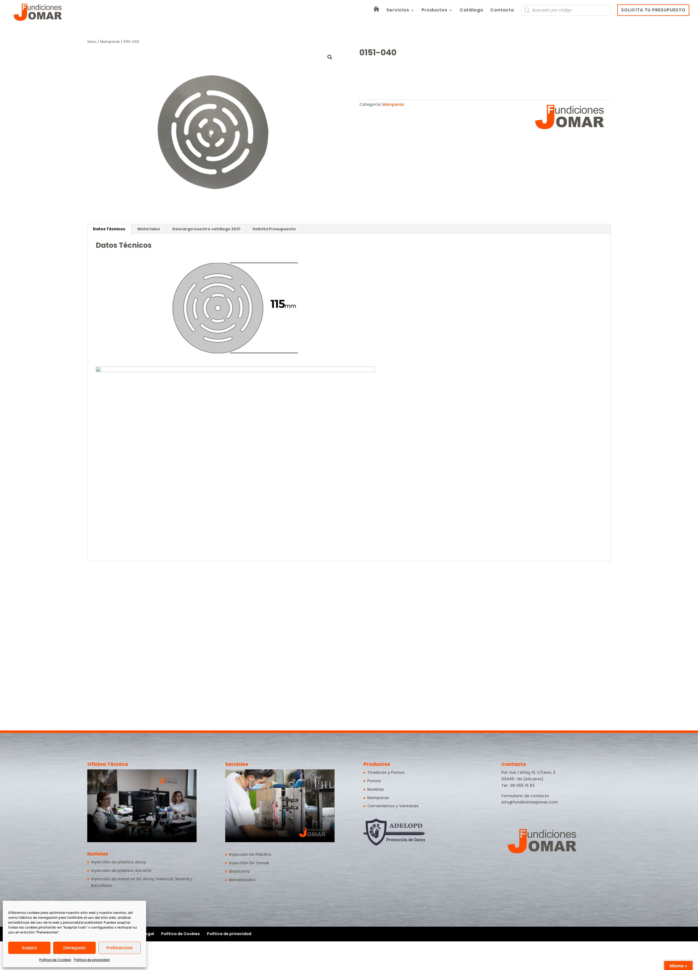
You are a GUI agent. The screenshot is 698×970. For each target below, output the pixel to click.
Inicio (92, 41)
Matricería (239, 871)
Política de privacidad (92, 959)
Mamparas (110, 41)
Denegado (74, 948)
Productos (434, 10)
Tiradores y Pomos (386, 772)
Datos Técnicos (109, 229)
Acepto (29, 948)
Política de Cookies (55, 959)
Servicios (397, 10)
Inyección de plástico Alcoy (118, 862)
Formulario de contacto (525, 796)
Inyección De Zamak (249, 863)
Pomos (374, 781)
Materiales (148, 229)
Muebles (375, 789)
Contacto (502, 10)
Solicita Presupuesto (274, 229)
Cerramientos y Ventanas (393, 806)
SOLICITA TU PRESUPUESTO (653, 10)
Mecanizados (242, 880)
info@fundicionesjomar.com (529, 802)
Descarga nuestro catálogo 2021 (206, 229)
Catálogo (471, 10)
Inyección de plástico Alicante (121, 870)
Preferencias (119, 948)
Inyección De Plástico (250, 854)
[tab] (109, 229)
